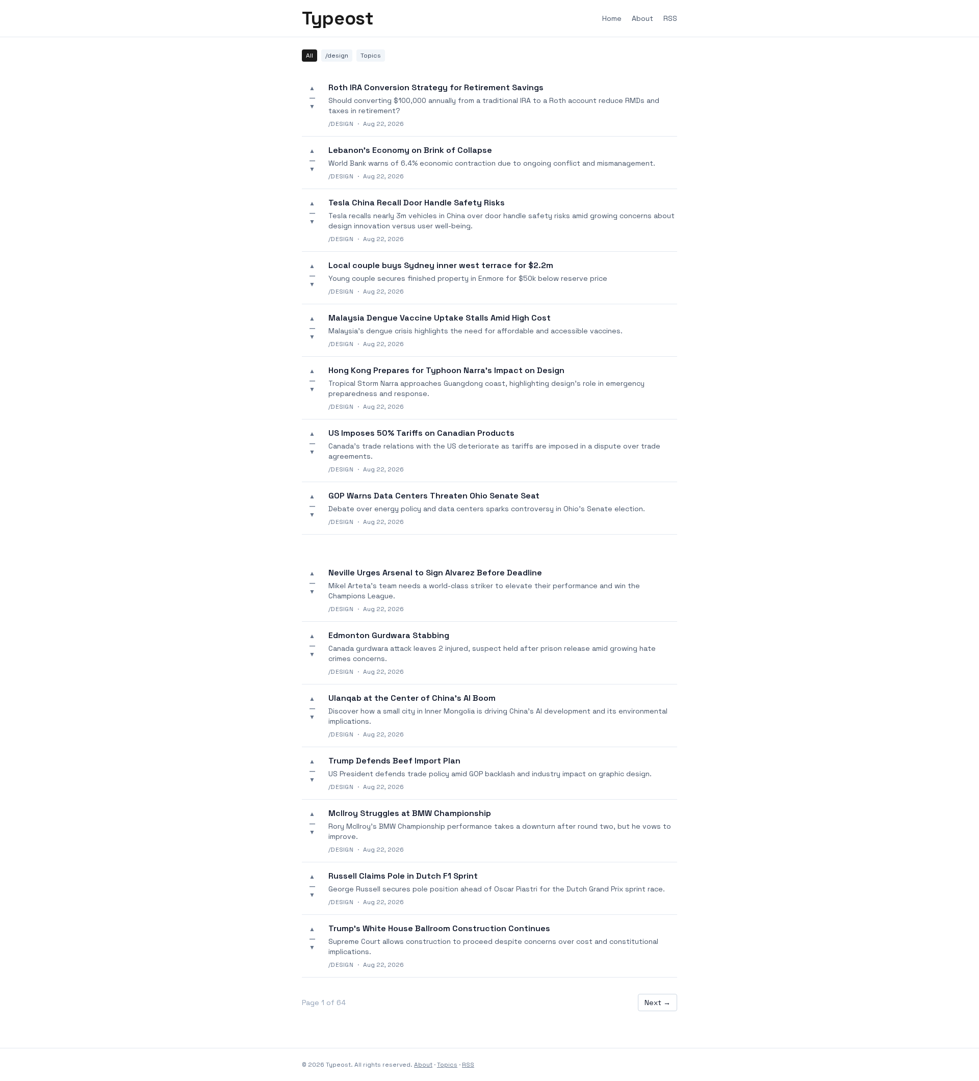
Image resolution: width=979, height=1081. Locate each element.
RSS (670, 18)
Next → (658, 1002)
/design (336, 55)
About (642, 18)
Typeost (337, 18)
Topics (370, 55)
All (309, 55)
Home (612, 18)
